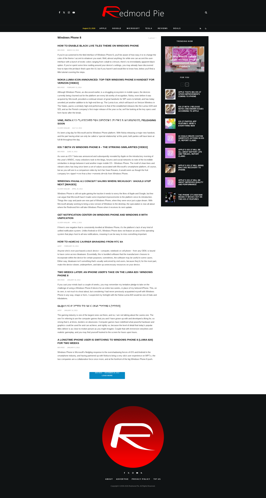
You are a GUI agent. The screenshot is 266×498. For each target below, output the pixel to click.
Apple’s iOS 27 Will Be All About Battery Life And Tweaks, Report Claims (190, 153)
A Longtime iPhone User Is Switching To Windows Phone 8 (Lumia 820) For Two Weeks (105, 341)
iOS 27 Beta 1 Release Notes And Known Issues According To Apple (191, 109)
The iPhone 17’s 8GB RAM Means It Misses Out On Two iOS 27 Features (190, 197)
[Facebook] (59, 12)
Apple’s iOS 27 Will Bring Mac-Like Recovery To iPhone (191, 167)
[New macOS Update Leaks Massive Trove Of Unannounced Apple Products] (184, 59)
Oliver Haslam (101, 189)
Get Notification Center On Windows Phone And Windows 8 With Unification (102, 216)
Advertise (122, 479)
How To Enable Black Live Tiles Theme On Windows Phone (98, 45)
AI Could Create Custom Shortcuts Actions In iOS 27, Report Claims (191, 138)
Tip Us (157, 479)
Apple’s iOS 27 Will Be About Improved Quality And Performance (190, 182)
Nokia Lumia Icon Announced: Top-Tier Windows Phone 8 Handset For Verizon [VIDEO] (105, 81)
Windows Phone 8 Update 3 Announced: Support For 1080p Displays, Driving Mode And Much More (107, 119)
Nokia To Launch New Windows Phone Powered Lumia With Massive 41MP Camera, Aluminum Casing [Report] (107, 304)
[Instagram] (68, 12)
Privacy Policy (141, 479)
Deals (177, 28)
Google (116, 28)
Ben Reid (61, 50)
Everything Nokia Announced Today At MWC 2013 (107, 240)
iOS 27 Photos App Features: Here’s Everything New (187, 123)
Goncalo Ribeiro (99, 312)
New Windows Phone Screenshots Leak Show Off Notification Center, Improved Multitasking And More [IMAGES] (107, 179)
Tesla (148, 28)
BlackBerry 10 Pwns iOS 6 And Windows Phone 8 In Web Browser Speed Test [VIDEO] (107, 365)
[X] (64, 12)
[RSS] (200, 28)
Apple (103, 28)
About (109, 479)
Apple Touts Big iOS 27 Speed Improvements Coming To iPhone (189, 94)
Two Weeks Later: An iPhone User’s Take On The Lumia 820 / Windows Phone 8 (105, 274)
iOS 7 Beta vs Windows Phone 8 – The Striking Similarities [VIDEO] (102, 147)
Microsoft (133, 28)
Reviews (163, 28)
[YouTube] (73, 12)
